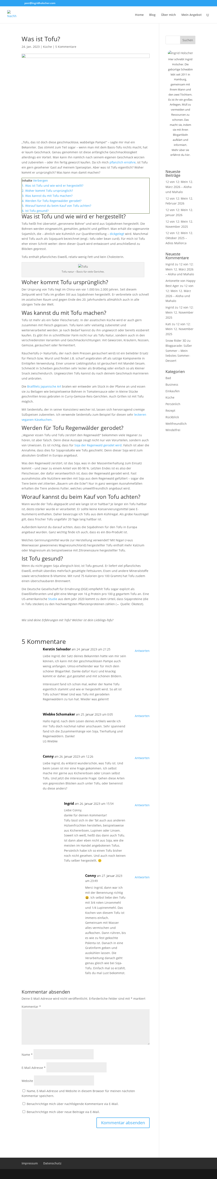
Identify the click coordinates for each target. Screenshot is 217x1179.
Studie (52, 599)
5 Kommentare (65, 47)
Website (27, 1081)
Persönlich (173, 404)
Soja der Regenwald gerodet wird (98, 445)
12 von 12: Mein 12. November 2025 (179, 312)
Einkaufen (173, 391)
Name (27, 1055)
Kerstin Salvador (57, 649)
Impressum (30, 1163)
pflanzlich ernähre (123, 162)
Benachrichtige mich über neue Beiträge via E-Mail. (63, 1112)
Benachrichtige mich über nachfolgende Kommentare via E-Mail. (73, 1104)
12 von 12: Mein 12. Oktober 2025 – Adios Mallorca (179, 238)
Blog (152, 15)
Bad (168, 378)
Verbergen (40, 180)
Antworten (142, 651)
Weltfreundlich (176, 424)
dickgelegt (117, 234)
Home (139, 15)
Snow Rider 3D (176, 341)
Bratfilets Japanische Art (44, 386)
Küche (47, 47)
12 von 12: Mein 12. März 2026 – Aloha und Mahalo (179, 187)
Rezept (170, 411)
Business (172, 384)
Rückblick (172, 417)
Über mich (168, 15)
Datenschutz (52, 1163)
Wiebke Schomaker (59, 714)
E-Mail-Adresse (34, 1068)
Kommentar (31, 1007)
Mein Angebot (191, 15)
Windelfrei (173, 430)
